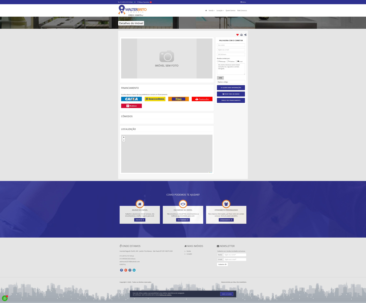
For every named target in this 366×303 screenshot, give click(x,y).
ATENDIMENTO (225, 220)
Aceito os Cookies (227, 294)
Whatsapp (222, 61)
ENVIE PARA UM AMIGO (231, 94)
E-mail (240, 61)
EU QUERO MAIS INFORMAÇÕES (231, 87)
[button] (123, 137)
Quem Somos (230, 10)
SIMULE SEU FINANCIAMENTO (230, 100)
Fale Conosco (242, 10)
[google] (125, 270)
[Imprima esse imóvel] (241, 35)
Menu (244, 2)
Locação (220, 10)
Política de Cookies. (165, 295)
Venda (211, 10)
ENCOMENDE (182, 220)
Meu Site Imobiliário (239, 282)
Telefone (232, 61)
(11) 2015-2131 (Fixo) (126, 2)
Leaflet (211, 172)
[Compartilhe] (245, 35)
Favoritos (144, 2)
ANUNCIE (139, 220)
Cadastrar (221, 264)
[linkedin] (134, 270)
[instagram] (129, 270)
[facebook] (121, 270)
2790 (220, 78)
